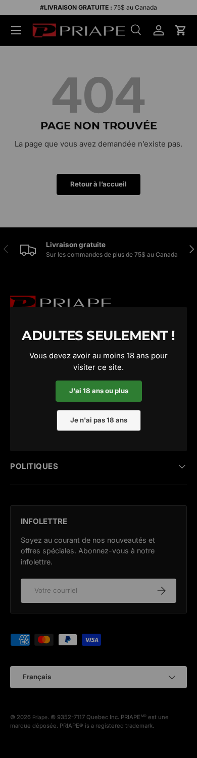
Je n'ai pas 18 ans (98, 420)
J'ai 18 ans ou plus (98, 391)
